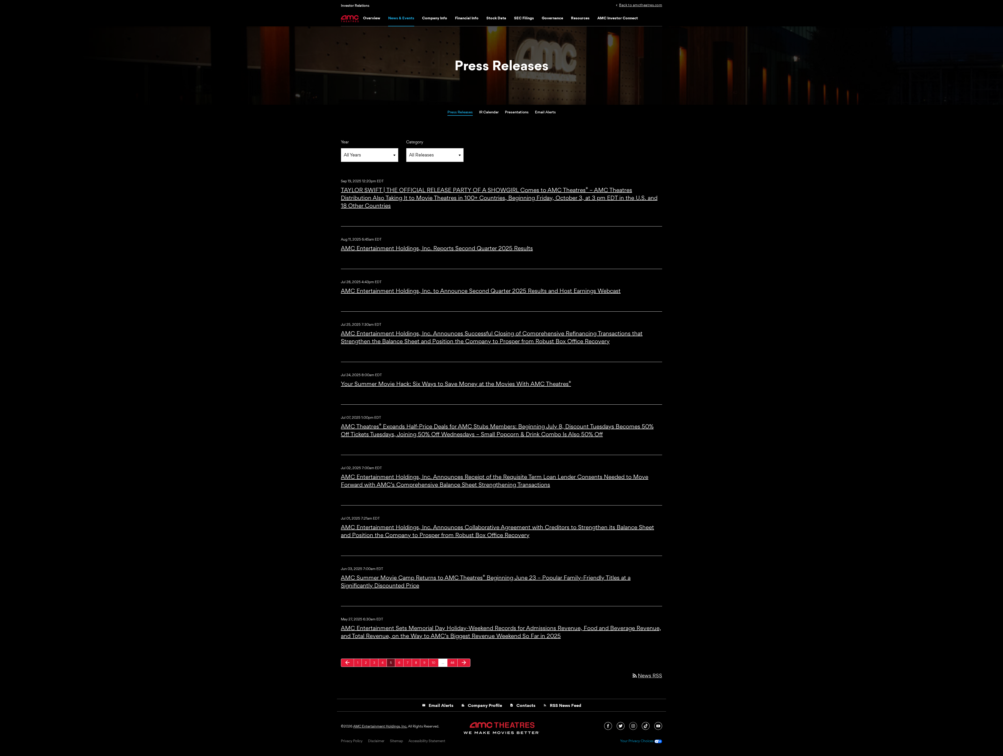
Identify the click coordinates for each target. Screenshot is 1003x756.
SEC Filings (524, 18)
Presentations (517, 112)
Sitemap (396, 741)
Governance (552, 18)
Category (414, 141)
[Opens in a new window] (608, 725)
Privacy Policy (352, 741)
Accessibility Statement (427, 741)
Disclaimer (376, 741)
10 (435, 662)
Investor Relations (355, 5)
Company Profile (481, 705)
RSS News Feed (562, 705)
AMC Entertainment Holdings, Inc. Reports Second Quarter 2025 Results (437, 248)
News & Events (401, 18)
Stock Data (496, 18)
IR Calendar (489, 112)
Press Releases (460, 112)
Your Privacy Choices (637, 741)
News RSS (647, 675)
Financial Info (467, 18)
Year (345, 141)
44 (453, 662)
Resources (580, 18)
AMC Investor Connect (617, 18)
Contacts (522, 705)
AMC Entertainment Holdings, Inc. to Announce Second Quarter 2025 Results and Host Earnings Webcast (481, 290)
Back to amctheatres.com (640, 5)
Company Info (434, 18)
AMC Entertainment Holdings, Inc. (380, 726)
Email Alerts (545, 112)
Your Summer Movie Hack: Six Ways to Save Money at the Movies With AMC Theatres (456, 383)
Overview (371, 18)
